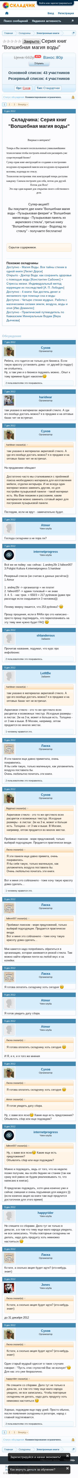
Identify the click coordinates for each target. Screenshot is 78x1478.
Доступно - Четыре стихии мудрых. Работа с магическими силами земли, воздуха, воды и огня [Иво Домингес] (37, 304)
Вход (51, 13)
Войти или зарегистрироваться (55, 3)
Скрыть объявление (67, 1455)
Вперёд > (23, 104)
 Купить (39, 63)
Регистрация (66, 13)
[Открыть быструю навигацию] (73, 33)
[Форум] (7, 13)
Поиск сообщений (16, 21)
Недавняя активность (46, 21)
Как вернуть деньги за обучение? (32, 1469)
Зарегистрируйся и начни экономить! (35, 1457)
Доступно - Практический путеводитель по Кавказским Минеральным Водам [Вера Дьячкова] (35, 316)
